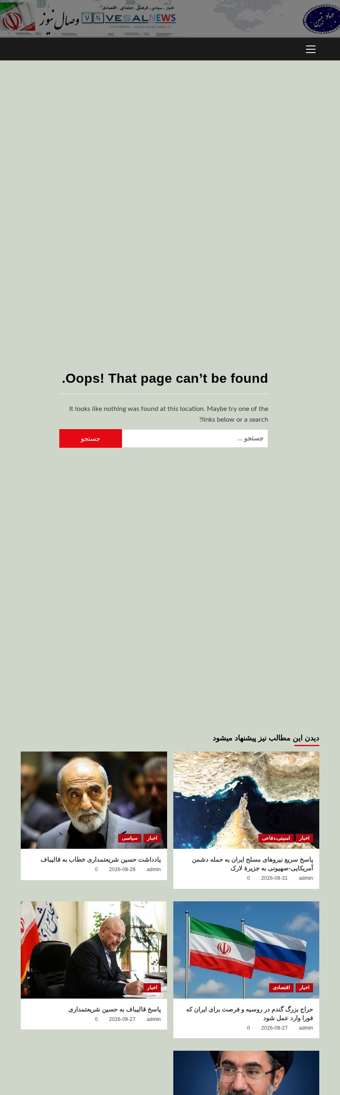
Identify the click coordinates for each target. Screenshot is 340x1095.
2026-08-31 (274, 878)
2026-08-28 (122, 869)
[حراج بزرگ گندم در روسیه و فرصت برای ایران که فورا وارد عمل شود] (246, 950)
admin (306, 878)
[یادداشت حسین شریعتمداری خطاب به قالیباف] (94, 800)
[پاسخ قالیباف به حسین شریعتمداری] (94, 950)
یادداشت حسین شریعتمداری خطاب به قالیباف (101, 859)
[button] (311, 48)
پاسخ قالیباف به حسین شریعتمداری (114, 1009)
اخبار (304, 838)
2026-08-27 (274, 1028)
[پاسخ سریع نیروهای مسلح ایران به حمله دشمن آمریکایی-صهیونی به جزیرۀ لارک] (246, 800)
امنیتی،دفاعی (276, 838)
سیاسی (130, 838)
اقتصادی (281, 987)
